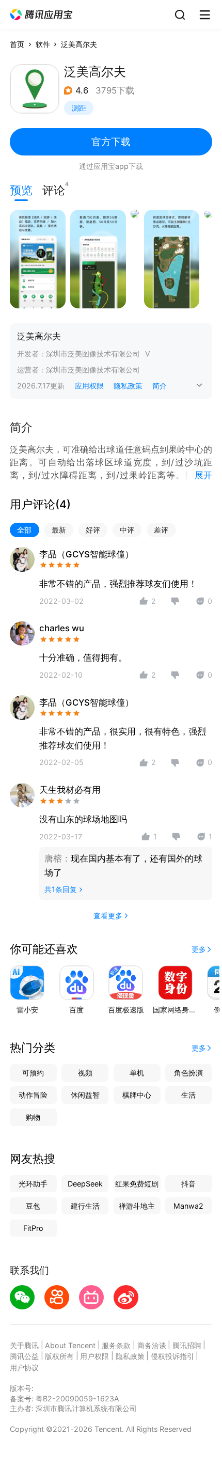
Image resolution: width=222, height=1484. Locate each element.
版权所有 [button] (59, 1356)
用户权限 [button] (94, 1356)
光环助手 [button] (33, 1183)
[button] (41, 15)
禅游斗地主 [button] (137, 1205)
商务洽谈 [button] (151, 1345)
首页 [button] (17, 44)
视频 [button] (85, 1072)
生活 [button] (188, 1094)
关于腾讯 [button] (24, 1345)
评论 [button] (53, 189)
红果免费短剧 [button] (136, 1183)
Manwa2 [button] (188, 1205)
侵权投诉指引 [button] (172, 1356)
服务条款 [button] (116, 1345)
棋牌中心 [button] (136, 1094)
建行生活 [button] (85, 1205)
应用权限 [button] (89, 385)
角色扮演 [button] (188, 1072)
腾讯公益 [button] (24, 1356)
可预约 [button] (33, 1072)
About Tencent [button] (70, 1345)
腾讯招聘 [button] (186, 1345)
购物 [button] (33, 1117)
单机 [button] (137, 1072)
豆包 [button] (33, 1205)
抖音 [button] (188, 1183)
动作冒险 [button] (33, 1094)
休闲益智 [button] (85, 1094)
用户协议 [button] (24, 1367)
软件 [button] (43, 44)
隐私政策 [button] (128, 385)
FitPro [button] (33, 1228)
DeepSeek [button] (85, 1183)
